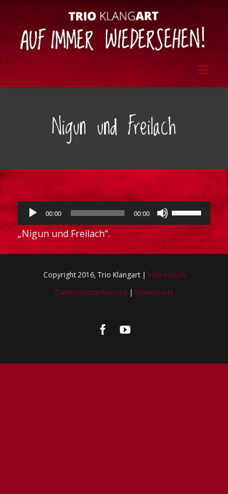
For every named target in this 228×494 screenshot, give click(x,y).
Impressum (166, 275)
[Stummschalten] (162, 213)
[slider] (188, 211)
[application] (114, 213)
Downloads (154, 292)
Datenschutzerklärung (91, 292)
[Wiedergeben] (33, 213)
